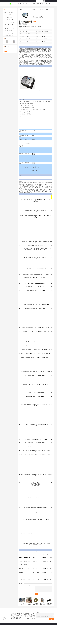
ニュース (46, 3)
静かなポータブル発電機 (8, 12)
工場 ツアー (33, 3)
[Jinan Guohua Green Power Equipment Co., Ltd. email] (6, 49)
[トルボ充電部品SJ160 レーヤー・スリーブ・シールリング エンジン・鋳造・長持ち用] (36, 600)
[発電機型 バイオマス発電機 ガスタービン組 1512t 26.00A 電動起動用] (42, 600)
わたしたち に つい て (28, 3)
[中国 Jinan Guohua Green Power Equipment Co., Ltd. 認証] (6, 41)
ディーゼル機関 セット (8, 33)
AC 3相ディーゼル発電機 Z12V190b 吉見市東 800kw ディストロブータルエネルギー (29, 616)
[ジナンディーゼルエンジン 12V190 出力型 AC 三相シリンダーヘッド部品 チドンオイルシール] (22, 600)
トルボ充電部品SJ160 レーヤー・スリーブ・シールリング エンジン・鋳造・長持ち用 (35, 604)
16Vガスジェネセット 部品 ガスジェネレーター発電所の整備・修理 (28, 604)
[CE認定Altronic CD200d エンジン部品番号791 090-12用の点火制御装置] (25, 15)
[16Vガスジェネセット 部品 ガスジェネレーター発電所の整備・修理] (29, 600)
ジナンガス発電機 (7, 14)
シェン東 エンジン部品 (8, 24)
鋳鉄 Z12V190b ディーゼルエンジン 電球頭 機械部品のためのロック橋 (49, 604)
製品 (20, 3)
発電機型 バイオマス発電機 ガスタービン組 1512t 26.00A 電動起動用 (42, 604)
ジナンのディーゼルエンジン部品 (10, 26)
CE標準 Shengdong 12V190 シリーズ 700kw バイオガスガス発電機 (29, 614)
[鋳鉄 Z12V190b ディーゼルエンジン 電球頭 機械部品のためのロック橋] (49, 600)
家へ (18, 3)
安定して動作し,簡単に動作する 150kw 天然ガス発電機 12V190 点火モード (16, 618)
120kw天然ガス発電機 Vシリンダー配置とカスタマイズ (16, 616)
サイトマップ (5, 619)
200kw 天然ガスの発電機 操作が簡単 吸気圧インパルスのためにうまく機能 (16, 614)
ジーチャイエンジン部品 (8, 19)
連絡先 (34, 21)
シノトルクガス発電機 (8, 17)
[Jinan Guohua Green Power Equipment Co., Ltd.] (10, 3)
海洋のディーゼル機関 (8, 35)
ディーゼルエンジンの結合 (9, 30)
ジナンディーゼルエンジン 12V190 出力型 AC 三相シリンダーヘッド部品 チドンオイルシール (22, 604)
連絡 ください (42, 3)
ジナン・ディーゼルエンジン (9, 28)
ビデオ (23, 3)
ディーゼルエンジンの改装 (9, 22)
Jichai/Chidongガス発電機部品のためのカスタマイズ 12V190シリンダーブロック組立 (29, 618)
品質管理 (38, 3)
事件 (49, 3)
